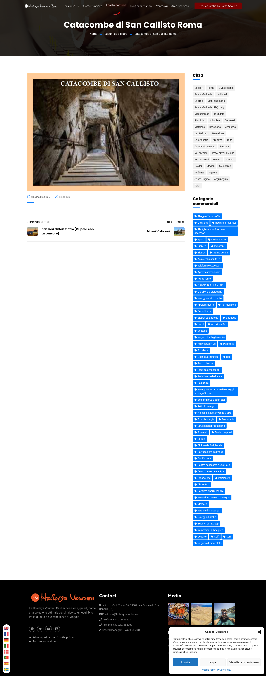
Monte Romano (216, 100)
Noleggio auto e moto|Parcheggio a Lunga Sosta (215, 391)
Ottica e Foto (218, 239)
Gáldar (198, 166)
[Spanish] (6, 663)
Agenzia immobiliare (209, 272)
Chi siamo (69, 6)
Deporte (202, 536)
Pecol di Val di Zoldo (223, 153)
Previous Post (40, 222)
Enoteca (202, 330)
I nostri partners (116, 5)
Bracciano (215, 126)
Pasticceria (224, 477)
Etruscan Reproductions (211, 425)
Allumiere (215, 120)
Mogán (211, 166)
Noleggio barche (207, 517)
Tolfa (229, 139)
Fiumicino (200, 120)
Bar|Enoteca (204, 458)
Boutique (231, 317)
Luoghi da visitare (141, 6)
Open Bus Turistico (208, 356)
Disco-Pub (203, 484)
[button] (259, 632)
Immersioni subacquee (210, 530)
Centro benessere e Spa (211, 471)
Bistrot (201, 252)
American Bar (218, 324)
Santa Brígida (202, 179)
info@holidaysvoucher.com (124, 614)
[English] (6, 628)
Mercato (202, 504)
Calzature (203, 382)
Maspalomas (202, 113)
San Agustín (201, 139)
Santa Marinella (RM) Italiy (209, 107)
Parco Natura (205, 363)
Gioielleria (203, 350)
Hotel (201, 324)
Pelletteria (228, 343)
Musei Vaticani (158, 231)
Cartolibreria (205, 311)
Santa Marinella (203, 94)
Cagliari (199, 87)
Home (93, 33)
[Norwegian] (6, 652)
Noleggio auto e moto (210, 298)
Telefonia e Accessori (209, 265)
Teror (197, 185)
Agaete (213, 172)
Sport (201, 239)
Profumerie (228, 419)
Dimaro (217, 159)
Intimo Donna (220, 252)
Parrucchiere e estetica (210, 451)
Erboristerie (204, 477)
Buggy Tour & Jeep (208, 523)
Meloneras (225, 166)
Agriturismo (204, 278)
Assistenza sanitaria (209, 259)
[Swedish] (6, 669)
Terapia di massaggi (209, 510)
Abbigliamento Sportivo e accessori (210, 231)
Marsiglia (200, 126)
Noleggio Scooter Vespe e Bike (214, 412)
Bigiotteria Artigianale (210, 445)
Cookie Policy (209, 670)
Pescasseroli (202, 159)
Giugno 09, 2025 (40, 197)
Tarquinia (219, 113)
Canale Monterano (205, 146)
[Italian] (6, 646)
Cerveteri (230, 120)
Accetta (185, 662)
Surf (228, 536)
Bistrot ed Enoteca (208, 317)
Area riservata (180, 6)
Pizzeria (202, 246)
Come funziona (92, 6)
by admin (64, 197)
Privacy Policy (224, 670)
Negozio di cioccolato (209, 543)
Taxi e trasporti (223, 432)
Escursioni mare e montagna (214, 497)
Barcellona (218, 133)
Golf (216, 536)
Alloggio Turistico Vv (209, 216)
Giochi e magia (206, 419)
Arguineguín (221, 179)
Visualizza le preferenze (244, 662)
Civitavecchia (226, 87)
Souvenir (202, 432)
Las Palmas (201, 133)
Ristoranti (219, 246)
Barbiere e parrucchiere (210, 491)
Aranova (217, 139)
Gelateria (203, 222)
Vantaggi (162, 6)
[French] (6, 634)
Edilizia (201, 438)
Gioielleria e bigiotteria (210, 291)
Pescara (224, 146)
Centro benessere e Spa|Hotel (214, 464)
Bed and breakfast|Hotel (211, 399)
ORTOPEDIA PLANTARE (211, 285)
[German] (6, 640)
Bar (228, 356)
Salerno (199, 100)
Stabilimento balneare (210, 376)
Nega (213, 662)
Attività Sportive (207, 343)
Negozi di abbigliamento (211, 337)
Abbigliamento (206, 304)
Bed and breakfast (225, 222)
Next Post (174, 222)
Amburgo (230, 126)
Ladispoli (222, 94)
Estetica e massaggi (209, 369)
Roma (211, 87)
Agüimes (199, 172)
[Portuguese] (6, 658)
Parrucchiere (228, 304)
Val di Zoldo (201, 153)
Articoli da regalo (207, 406)
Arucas (230, 159)
